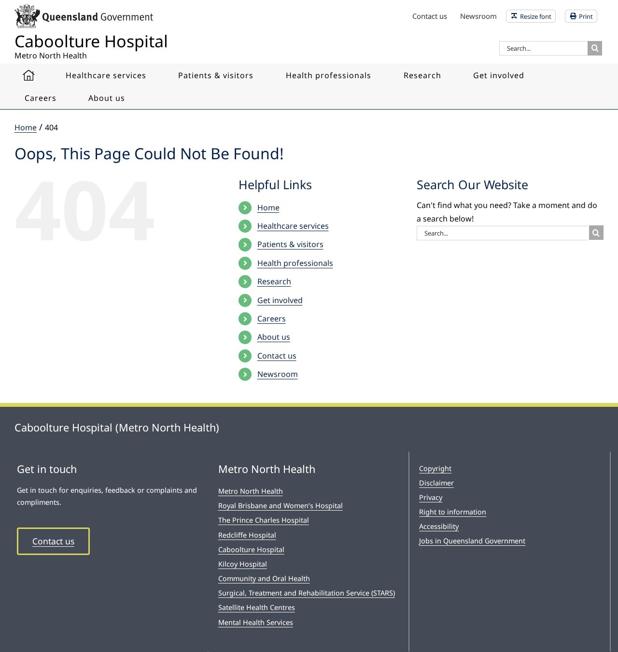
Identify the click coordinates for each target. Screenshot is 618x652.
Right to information (452, 511)
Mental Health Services (255, 622)
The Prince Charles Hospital (263, 520)
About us (273, 337)
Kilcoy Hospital (242, 564)
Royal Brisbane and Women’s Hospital (280, 505)
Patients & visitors (290, 244)
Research (274, 281)
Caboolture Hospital (251, 549)
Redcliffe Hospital (247, 535)
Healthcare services (293, 226)
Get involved (280, 300)
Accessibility (439, 526)
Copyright (435, 468)
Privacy (430, 497)
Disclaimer (436, 482)
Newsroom (277, 374)
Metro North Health (250, 491)
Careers (271, 318)
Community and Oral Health (264, 578)
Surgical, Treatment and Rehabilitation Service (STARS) (306, 592)
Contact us (276, 355)
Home (268, 207)
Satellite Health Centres (256, 607)
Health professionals (295, 263)
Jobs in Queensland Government (472, 540)
